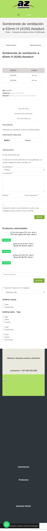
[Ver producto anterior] (3, 45)
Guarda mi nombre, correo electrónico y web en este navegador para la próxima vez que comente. (20, 209)
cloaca (18, 95)
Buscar (39, 280)
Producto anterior (11, 45)
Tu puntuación (8, 167)
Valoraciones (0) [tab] (23, 118)
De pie (7, 334)
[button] (6, 524)
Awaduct (12, 95)
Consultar (7, 240)
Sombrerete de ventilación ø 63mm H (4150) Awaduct (29, 32)
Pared (6, 304)
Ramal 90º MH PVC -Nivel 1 (23, 257)
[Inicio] (2, 32)
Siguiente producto (35, 45)
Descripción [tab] (23, 109)
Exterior (7, 337)
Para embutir (9, 340)
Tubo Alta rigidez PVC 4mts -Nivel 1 (23, 234)
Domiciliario (20, 93)
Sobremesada (9, 307)
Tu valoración (7, 173)
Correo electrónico (32, 195)
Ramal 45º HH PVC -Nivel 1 (23, 246)
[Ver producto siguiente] (43, 45)
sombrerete (24, 95)
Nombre (5, 195)
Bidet (6, 317)
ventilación (32, 95)
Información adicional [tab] (23, 114)
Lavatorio (7, 322)
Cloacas (13, 93)
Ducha (7, 319)
